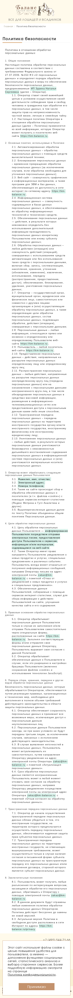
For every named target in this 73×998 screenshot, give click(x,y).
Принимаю (36, 987)
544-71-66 (56, 939)
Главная (8, 26)
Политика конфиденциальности (32, 974)
